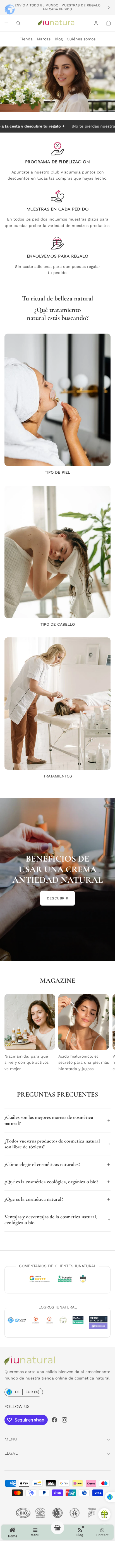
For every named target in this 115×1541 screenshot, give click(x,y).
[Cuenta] (96, 23)
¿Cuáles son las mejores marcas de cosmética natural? (48, 1120)
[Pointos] (104, 1514)
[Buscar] (18, 23)
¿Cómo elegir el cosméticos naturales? (42, 1164)
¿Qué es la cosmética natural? (33, 1199)
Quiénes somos (81, 39)
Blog (59, 39)
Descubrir (57, 898)
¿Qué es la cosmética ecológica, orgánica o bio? (51, 1181)
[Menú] (6, 23)
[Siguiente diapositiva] (109, 7)
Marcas (44, 39)
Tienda (26, 39)
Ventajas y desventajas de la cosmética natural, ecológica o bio (50, 1220)
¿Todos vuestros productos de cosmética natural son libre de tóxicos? (52, 1144)
